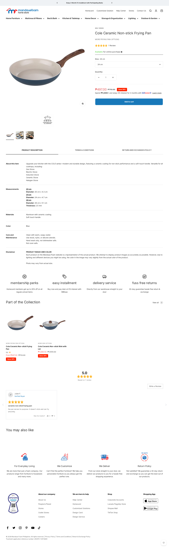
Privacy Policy (50, 537)
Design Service (79, 517)
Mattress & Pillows (33, 18)
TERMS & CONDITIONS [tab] (84, 150)
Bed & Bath (52, 18)
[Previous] (57, 3)
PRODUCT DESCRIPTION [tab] (32, 150)
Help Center (121, 11)
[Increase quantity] (113, 77)
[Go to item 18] (30, 135)
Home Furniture (13, 18)
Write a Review (155, 386)
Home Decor (90, 18)
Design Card (78, 512)
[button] (105, 45)
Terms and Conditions (63, 537)
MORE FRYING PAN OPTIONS (107, 39)
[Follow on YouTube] (33, 527)
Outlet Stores (43, 512)
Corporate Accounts (116, 500)
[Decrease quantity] (98, 77)
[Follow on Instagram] (20, 527)
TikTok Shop (113, 512)
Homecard (89, 11)
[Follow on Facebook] (7, 527)
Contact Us (141, 11)
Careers (41, 517)
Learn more (156, 93)
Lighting (132, 18)
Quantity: (99, 72)
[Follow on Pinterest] (26, 527)
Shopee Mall (113, 508)
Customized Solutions (81, 508)
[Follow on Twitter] (14, 527)
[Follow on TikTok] (39, 527)
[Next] (111, 3)
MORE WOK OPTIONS (45, 343)
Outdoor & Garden (149, 18)
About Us (42, 500)
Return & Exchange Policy (81, 537)
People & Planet (44, 504)
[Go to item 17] (20, 135)
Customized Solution (105, 11)
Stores (131, 11)
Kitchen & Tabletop (71, 18)
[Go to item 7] (10, 135)
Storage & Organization (112, 18)
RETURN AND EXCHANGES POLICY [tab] (137, 150)
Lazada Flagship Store (117, 504)
